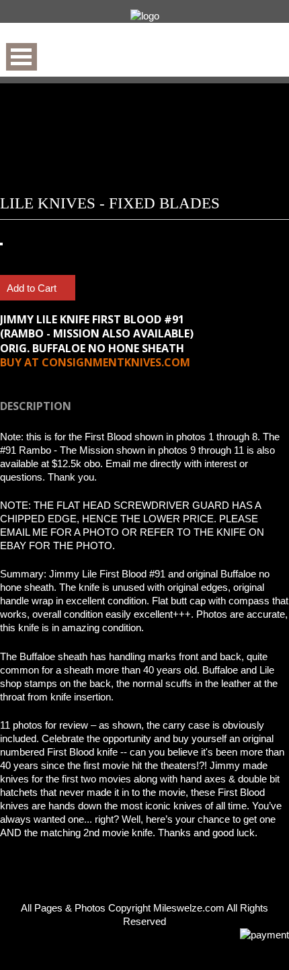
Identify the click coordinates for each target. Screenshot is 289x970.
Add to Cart (33, 288)
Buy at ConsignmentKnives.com (95, 362)
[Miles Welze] (144, 16)
